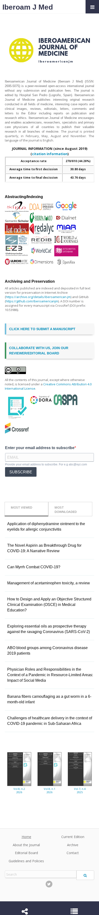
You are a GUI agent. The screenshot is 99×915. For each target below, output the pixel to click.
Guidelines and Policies (26, 861)
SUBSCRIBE (20, 472)
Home (26, 836)
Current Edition (72, 836)
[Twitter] (49, 884)
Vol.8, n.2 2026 (19, 790)
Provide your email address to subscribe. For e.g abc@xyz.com (46, 464)
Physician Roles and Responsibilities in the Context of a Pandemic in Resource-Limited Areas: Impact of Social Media (50, 674)
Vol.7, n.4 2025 (80, 790)
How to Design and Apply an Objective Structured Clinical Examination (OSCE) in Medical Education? (49, 604)
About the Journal (26, 845)
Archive (72, 845)
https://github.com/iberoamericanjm (32, 301)
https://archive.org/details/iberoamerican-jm (38, 297)
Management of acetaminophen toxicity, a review (48, 583)
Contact (73, 852)
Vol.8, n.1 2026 (49, 790)
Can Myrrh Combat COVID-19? (33, 567)
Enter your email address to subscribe (39, 448)
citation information (50, 154)
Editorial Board (26, 852)
